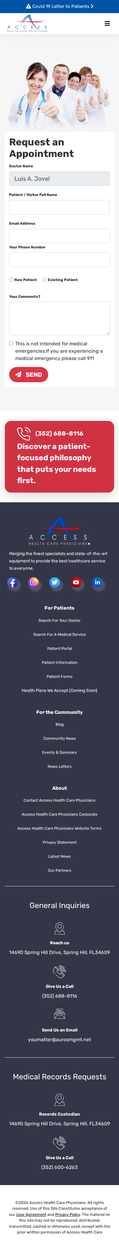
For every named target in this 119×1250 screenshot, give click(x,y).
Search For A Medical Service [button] (59, 634)
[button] (28, 23)
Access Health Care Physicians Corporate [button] (59, 814)
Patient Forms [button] (60, 676)
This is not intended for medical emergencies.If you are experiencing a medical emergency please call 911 (59, 351)
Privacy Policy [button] (67, 1214)
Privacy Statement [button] (60, 842)
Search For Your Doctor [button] (59, 620)
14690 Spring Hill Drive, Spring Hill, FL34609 (59, 952)
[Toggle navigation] (107, 23)
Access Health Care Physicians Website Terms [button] (59, 828)
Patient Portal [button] (59, 648)
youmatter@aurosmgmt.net (59, 1039)
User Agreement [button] (31, 1214)
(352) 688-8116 (59, 433)
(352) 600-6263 (59, 1167)
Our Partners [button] (59, 870)
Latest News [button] (59, 856)
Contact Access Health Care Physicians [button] (59, 800)
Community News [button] (59, 738)
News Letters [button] (60, 766)
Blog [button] (60, 724)
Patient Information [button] (60, 662)
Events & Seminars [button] (59, 752)
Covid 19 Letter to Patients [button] (61, 6)
